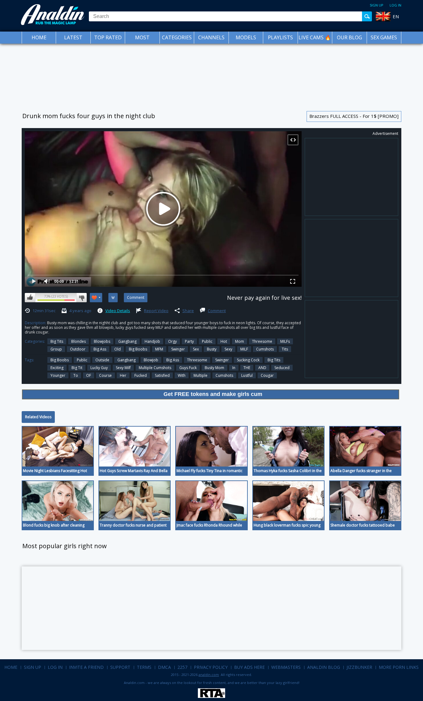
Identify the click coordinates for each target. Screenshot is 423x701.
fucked (140, 375)
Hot (223, 341)
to (75, 375)
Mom (239, 341)
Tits (285, 349)
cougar (267, 375)
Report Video (156, 310)
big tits (274, 360)
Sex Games (384, 37)
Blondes (78, 341)
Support (120, 667)
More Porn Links (399, 667)
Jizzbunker (359, 667)
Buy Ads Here (249, 667)
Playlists (280, 37)
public (82, 360)
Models (246, 37)
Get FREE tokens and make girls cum (213, 394)
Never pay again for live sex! (264, 297)
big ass (172, 360)
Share (188, 310)
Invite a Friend (86, 667)
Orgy (172, 341)
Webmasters (286, 667)
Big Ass (100, 349)
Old (117, 349)
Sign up (376, 5)
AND (262, 367)
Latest (73, 37)
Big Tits (56, 341)
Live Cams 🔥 (315, 37)
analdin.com (208, 674)
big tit (77, 367)
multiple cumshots (155, 367)
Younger (57, 375)
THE (246, 367)
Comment (217, 310)
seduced (282, 367)
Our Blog (349, 37)
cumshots (224, 375)
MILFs (285, 341)
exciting (56, 367)
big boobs (59, 360)
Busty (211, 349)
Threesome (262, 341)
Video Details (117, 310)
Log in (395, 5)
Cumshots (265, 349)
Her (123, 375)
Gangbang (127, 341)
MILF (244, 349)
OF (88, 375)
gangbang (126, 360)
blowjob (151, 360)
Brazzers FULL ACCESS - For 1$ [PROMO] (354, 116)
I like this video (30, 297)
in (233, 367)
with (181, 375)
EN (396, 16)
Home (39, 37)
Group (56, 349)
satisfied (162, 375)
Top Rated (108, 37)
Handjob (152, 341)
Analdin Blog (323, 667)
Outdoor (77, 349)
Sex (196, 349)
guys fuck (188, 367)
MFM (159, 349)
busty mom (214, 367)
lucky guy (99, 367)
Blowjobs (102, 341)
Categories (177, 37)
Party (189, 341)
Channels (211, 37)
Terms (144, 667)
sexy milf (123, 367)
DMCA (164, 667)
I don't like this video (81, 297)
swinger (178, 349)
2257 (182, 667)
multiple (200, 375)
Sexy (228, 349)
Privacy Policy (211, 667)
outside (102, 360)
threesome (197, 360)
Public (207, 341)
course (105, 375)
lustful (247, 375)
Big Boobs (138, 349)
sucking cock (248, 360)
